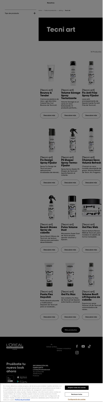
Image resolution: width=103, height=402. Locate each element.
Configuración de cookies (75, 399)
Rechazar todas (75, 394)
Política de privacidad (22, 400)
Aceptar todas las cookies (76, 387)
